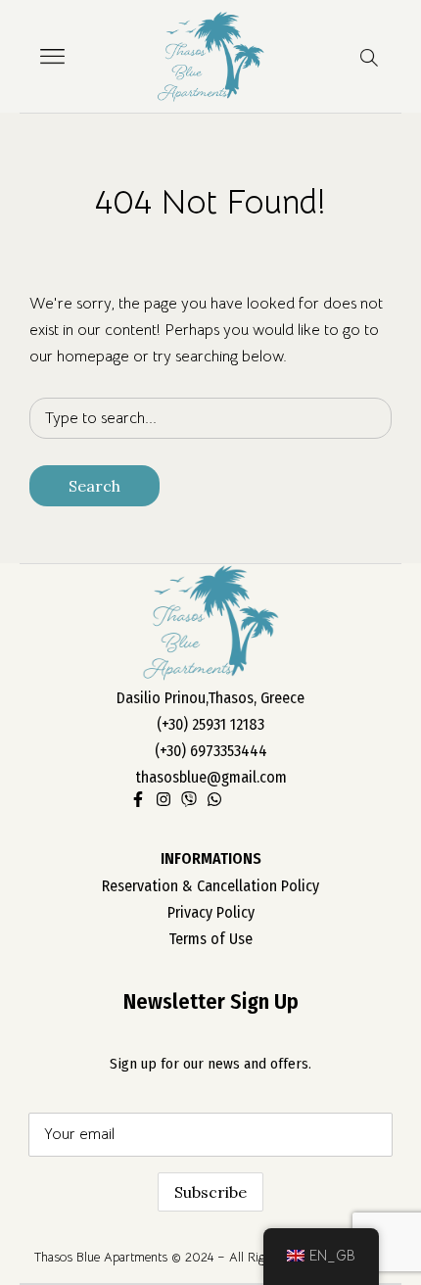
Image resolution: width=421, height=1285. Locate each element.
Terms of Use (210, 938)
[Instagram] (163, 799)
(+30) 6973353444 (211, 750)
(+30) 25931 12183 (210, 724)
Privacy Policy (211, 912)
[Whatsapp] (214, 799)
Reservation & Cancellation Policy (210, 886)
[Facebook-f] (138, 799)
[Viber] (189, 799)
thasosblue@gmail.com (211, 777)
